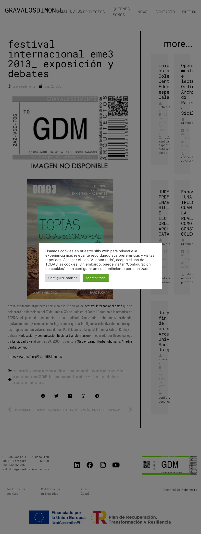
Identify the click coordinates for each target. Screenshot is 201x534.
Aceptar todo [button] (96, 278)
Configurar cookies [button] (62, 278)
